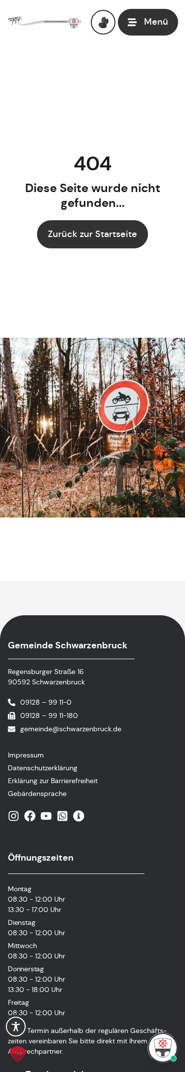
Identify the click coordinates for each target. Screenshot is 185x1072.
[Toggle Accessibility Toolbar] (16, 1026)
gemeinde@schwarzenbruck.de (70, 728)
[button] (18, 1054)
